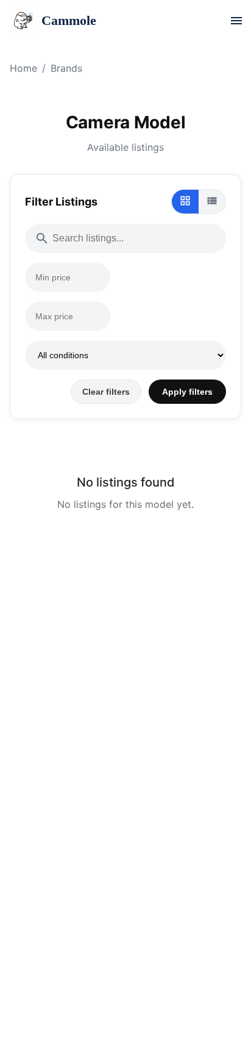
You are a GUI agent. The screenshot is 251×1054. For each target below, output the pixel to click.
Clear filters (106, 392)
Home (23, 68)
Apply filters (187, 392)
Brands (66, 68)
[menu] (236, 21)
